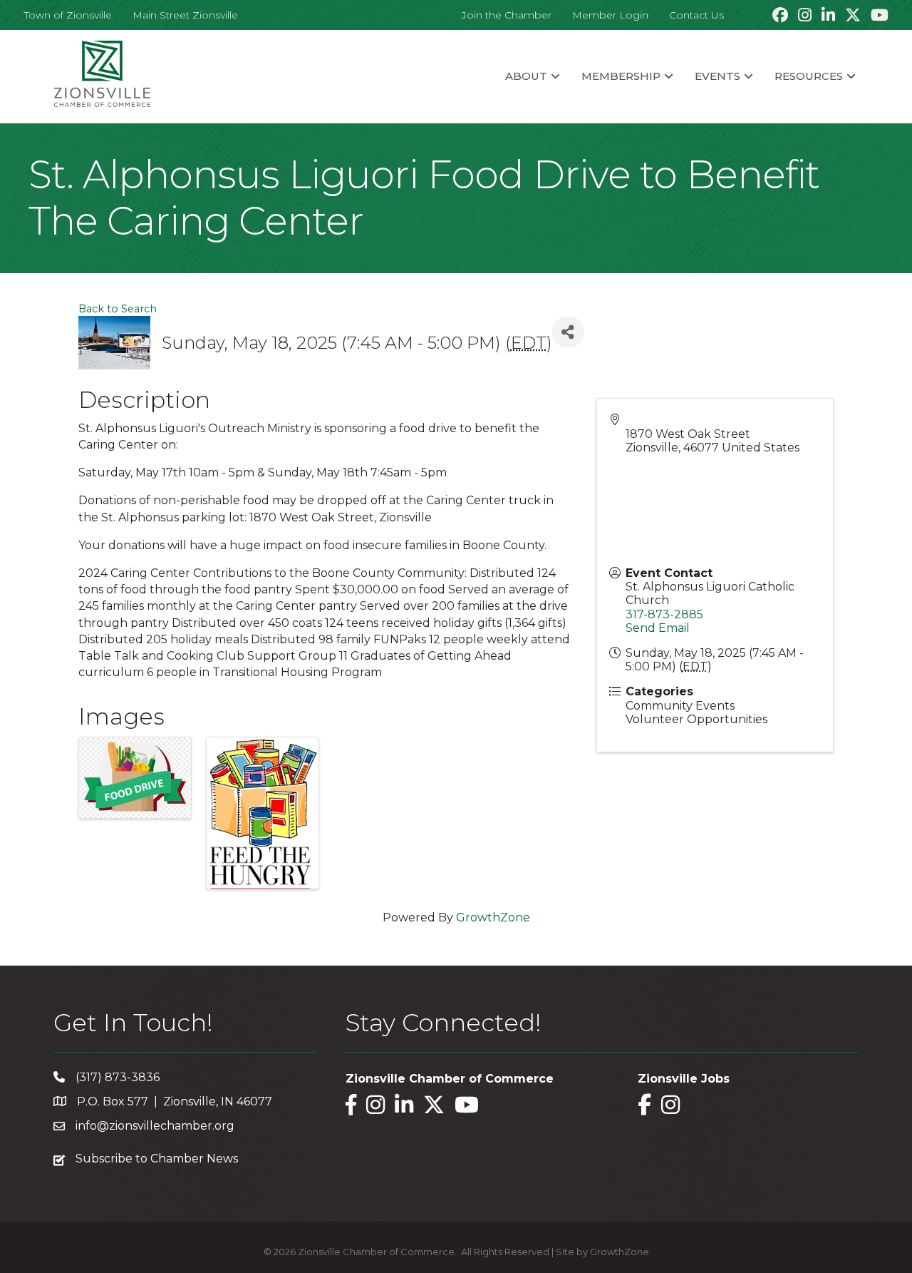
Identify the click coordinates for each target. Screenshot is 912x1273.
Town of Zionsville (68, 15)
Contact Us (696, 15)
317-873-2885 (664, 614)
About (526, 76)
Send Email (658, 628)
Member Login (610, 15)
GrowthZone (493, 917)
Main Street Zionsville (185, 15)
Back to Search (117, 308)
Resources (808, 76)
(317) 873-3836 (118, 1077)
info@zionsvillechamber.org (155, 1126)
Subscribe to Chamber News (157, 1158)
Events (717, 76)
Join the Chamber (506, 15)
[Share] (568, 332)
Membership (620, 76)
